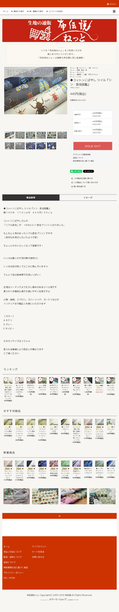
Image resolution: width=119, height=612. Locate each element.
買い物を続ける (80, 186)
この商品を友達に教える (83, 178)
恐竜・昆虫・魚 (82, 70)
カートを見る (38, 551)
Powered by (45, 600)
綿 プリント (93, 68)
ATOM (12, 578)
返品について (78, 157)
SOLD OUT (92, 146)
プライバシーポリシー (13, 572)
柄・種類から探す (36, 11)
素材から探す (19, 11)
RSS (5, 578)
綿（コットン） (82, 68)
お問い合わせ (38, 557)
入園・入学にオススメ (90, 74)
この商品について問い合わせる (86, 182)
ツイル (79, 77)
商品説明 (30, 197)
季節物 (79, 74)
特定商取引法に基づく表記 (83, 161)
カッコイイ (80, 72)
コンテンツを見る (56, 11)
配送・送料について (12, 557)
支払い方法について (12, 551)
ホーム (5, 11)
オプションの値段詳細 (81, 154)
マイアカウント (39, 546)
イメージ (88, 197)
